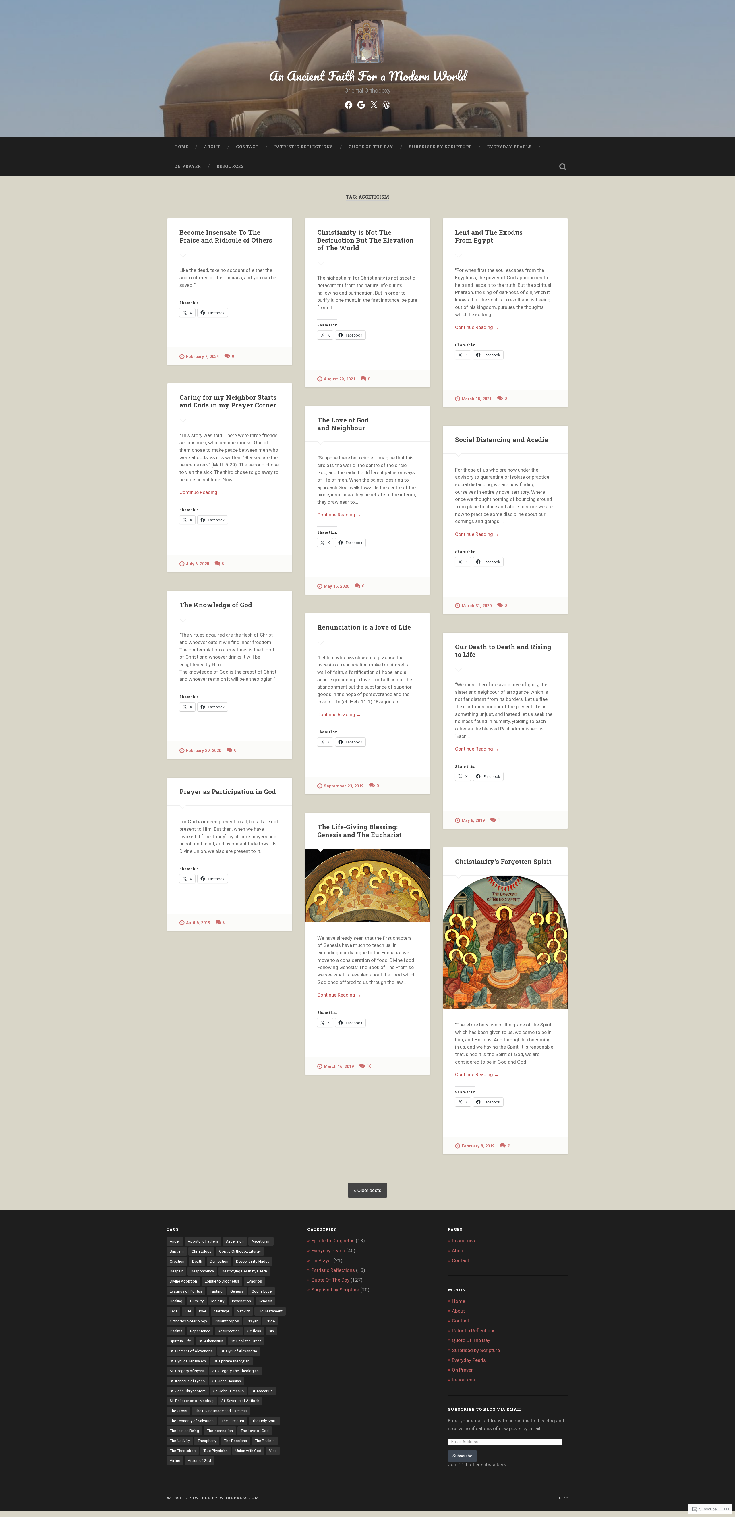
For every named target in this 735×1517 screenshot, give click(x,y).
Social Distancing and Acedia (501, 439)
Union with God (248, 1450)
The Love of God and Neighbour (343, 424)
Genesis (237, 1291)
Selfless (254, 1330)
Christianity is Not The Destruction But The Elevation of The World (365, 240)
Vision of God (199, 1460)
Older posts (369, 1190)
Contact (247, 146)
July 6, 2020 (197, 564)
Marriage (221, 1311)
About (212, 146)
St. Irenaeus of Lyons (187, 1380)
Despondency (202, 1271)
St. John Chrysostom (188, 1391)
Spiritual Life (180, 1341)
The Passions (235, 1440)
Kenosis (265, 1301)
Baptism (177, 1251)
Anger (175, 1241)
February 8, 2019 (478, 1146)
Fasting (216, 1291)
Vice (272, 1450)
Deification (219, 1261)
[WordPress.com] (386, 104)
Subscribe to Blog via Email (485, 1409)
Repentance (200, 1330)
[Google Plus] (361, 104)
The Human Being (184, 1430)
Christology (201, 1251)
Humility (197, 1301)
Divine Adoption (183, 1281)
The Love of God (255, 1430)
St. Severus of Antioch (240, 1400)
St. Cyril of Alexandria (238, 1351)
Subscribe (462, 1455)
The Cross (178, 1410)
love (202, 1311)
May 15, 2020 (336, 586)
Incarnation (241, 1301)
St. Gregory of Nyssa (187, 1370)
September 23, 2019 (343, 786)
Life (188, 1311)
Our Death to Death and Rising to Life (503, 650)
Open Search (562, 166)
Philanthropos (227, 1321)
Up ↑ (563, 1497)
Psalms (176, 1330)
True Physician (215, 1450)
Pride (270, 1321)
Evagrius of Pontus (186, 1291)
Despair (176, 1271)
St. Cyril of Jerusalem (188, 1361)
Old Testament (270, 1311)
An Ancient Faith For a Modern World (367, 76)
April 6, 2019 (198, 922)
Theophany (207, 1440)
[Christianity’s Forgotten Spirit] (505, 942)
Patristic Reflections (303, 146)
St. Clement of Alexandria (191, 1351)
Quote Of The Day (371, 146)
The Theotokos (183, 1450)
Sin (271, 1330)
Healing (176, 1301)
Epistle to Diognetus (222, 1281)
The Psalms (264, 1440)
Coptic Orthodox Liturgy (240, 1251)
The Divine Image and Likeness (221, 1410)
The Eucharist (232, 1420)
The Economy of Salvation (192, 1420)
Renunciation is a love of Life (364, 627)
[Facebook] (348, 104)
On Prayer (187, 166)
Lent (173, 1311)
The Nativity (180, 1440)
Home (181, 146)
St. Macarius (262, 1391)
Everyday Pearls (509, 146)
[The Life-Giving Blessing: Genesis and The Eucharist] (367, 885)
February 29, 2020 (203, 750)
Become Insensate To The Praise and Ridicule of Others (225, 236)
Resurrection (229, 1330)
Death (197, 1261)
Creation (177, 1261)
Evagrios (254, 1281)
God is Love (262, 1291)
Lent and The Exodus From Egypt (489, 236)
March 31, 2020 (477, 605)
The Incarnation (220, 1430)
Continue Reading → (477, 327)
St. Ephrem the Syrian (231, 1361)
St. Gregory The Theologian (235, 1370)
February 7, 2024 (202, 356)
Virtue (175, 1460)
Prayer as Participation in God (227, 791)
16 (369, 1066)
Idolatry (217, 1301)
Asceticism (261, 1241)
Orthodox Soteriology (188, 1321)
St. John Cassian (226, 1380)
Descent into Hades (252, 1261)
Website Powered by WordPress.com (213, 1497)
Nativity (243, 1311)
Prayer (252, 1321)
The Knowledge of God (215, 604)
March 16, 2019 (339, 1066)
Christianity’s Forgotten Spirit (503, 861)
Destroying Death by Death (244, 1271)
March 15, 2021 (477, 399)
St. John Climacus (228, 1391)
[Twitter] (373, 104)
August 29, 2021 (339, 379)
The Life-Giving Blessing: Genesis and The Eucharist (359, 830)
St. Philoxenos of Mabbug (192, 1400)
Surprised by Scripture (440, 146)
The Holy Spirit (264, 1420)
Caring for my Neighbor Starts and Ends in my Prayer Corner (227, 401)
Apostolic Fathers (203, 1241)
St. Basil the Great (246, 1341)
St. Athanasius (211, 1341)
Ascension (235, 1241)
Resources (230, 166)
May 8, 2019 (473, 820)
